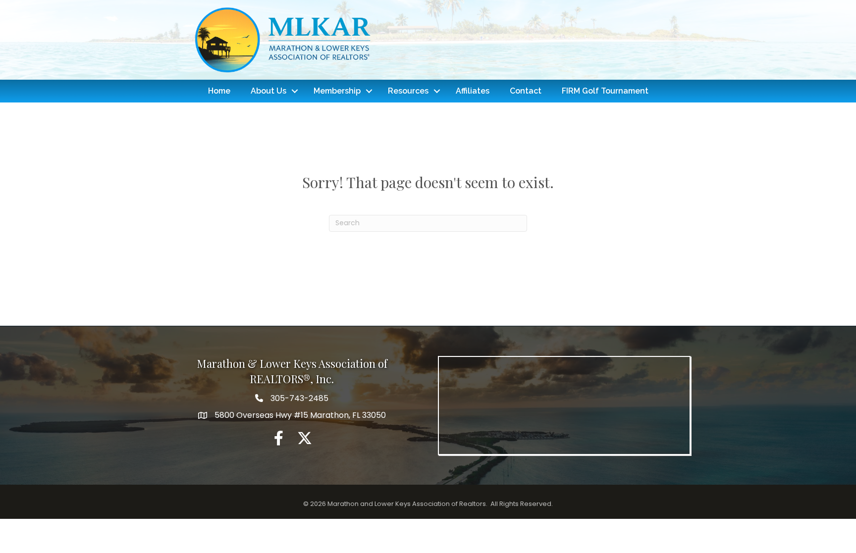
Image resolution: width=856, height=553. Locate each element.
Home (219, 91)
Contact (525, 91)
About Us (268, 91)
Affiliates (472, 91)
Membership (337, 91)
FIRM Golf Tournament (605, 91)
